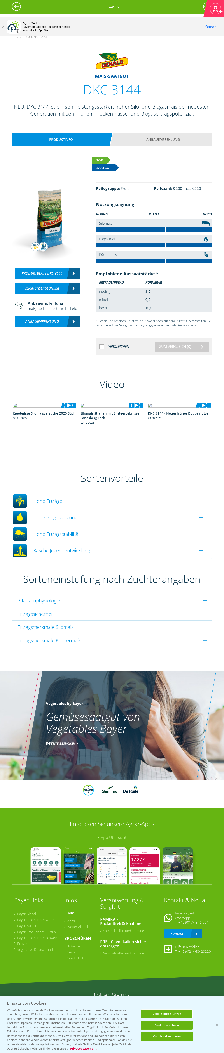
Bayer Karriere (27, 925)
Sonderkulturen (78, 958)
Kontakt (177, 934)
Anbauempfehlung (163, 139)
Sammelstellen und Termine (123, 930)
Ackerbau (74, 946)
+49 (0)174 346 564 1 (194, 922)
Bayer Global (26, 914)
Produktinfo (61, 139)
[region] (112, 1024)
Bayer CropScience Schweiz (37, 937)
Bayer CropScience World (35, 920)
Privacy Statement (83, 1048)
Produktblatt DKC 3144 (42, 273)
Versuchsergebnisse (42, 288)
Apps (71, 921)
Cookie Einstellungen (167, 1014)
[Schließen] (3, 26)
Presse (22, 943)
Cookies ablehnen (167, 1025)
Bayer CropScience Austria (36, 932)
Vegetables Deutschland (35, 949)
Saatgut (73, 952)
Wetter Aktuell (77, 927)
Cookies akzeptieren (167, 1036)
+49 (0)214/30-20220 (194, 951)
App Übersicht (113, 837)
